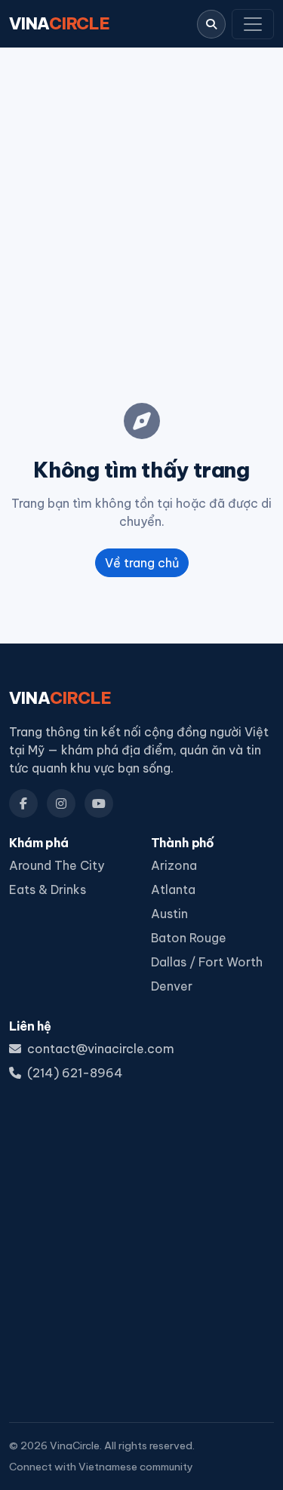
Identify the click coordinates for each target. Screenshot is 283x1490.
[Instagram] (61, 803)
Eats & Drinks (47, 889)
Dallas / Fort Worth (207, 961)
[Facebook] (23, 803)
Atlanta (173, 889)
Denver (171, 986)
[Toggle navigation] (253, 24)
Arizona (174, 865)
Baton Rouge (188, 937)
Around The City (56, 865)
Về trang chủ (142, 562)
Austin (169, 913)
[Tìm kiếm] (211, 24)
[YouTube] (99, 803)
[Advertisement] (141, 210)
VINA (59, 23)
